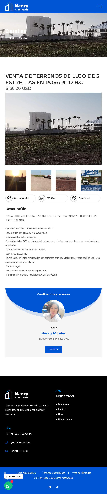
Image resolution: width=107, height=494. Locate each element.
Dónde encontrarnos (26, 473)
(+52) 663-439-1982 (21, 442)
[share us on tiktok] (57, 487)
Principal (9, 38)
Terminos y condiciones (53, 473)
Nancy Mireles (53, 333)
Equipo (61, 409)
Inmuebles (63, 404)
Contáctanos (65, 419)
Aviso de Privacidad (81, 473)
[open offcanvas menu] (99, 6)
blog (60, 414)
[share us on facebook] (50, 487)
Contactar (54, 349)
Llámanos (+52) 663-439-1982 (54, 339)
